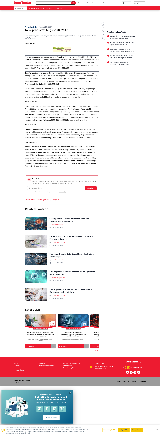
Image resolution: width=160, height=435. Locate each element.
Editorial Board (19, 370)
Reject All (124, 430)
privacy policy (62, 192)
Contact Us (42, 363)
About (16, 363)
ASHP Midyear (40, 8)
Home (118, 381)
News (134, 381)
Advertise (17, 366)
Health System (30, 200)
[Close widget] (70, 393)
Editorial (17, 368)
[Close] (157, 430)
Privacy (41, 368)
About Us (126, 381)
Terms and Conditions (46, 366)
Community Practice (43, 200)
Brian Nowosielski (57, 224)
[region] (80, 430)
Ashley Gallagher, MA (58, 242)
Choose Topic (19, 8)
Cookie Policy (27, 433)
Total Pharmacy (58, 8)
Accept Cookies (136, 430)
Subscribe (90, 188)
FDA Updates (49, 8)
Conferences (96, 3)
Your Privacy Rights (70, 368)
